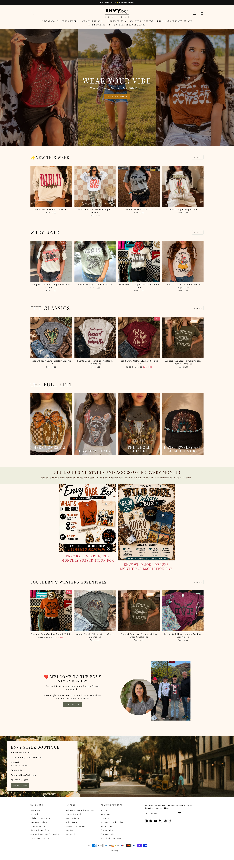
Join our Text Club (73, 814)
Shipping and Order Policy (112, 822)
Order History (71, 822)
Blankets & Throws (142, 21)
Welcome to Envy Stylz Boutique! (80, 810)
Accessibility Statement (111, 838)
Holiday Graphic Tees (39, 830)
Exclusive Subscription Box (174, 21)
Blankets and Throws (39, 822)
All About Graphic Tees (40, 818)
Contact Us (105, 818)
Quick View (51, 204)
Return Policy (106, 826)
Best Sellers (70, 21)
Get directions (20, 785)
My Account (106, 814)
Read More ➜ (73, 704)
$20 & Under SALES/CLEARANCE (127, 25)
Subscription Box (37, 826)
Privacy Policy (107, 830)
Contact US (70, 834)
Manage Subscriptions (75, 826)
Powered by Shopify (117, 851)
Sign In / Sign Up (73, 818)
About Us (104, 810)
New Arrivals (50, 21)
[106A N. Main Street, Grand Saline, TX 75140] (117, 766)
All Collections (92, 21)
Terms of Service (108, 834)
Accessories (116, 21)
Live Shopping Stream (39, 838)
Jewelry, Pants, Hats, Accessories (44, 834)
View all (198, 157)
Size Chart (70, 830)
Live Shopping (97, 25)
